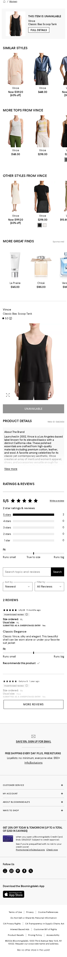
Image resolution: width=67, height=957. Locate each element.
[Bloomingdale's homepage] (4, 1)
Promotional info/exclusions (30, 849)
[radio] (39, 225)
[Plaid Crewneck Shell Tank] (42, 131)
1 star (7, 540)
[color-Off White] (44, 225)
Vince (31, 21)
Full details (39, 30)
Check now (52, 849)
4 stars (7, 521)
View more (10, 468)
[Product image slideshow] (33, 361)
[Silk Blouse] (42, 69)
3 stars (7, 527)
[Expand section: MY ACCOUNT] (33, 793)
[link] (15, 91)
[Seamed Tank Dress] (15, 197)
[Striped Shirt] (15, 69)
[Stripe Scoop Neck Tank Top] (15, 131)
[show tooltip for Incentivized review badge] (26, 614)
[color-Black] (39, 225)
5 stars (7, 514)
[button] (33, 361)
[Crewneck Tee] (42, 197)
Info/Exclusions (33, 762)
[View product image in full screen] (8, 395)
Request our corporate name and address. (37, 943)
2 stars (7, 534)
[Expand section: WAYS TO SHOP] (33, 810)
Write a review (57, 500)
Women (13, 1)
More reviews (33, 704)
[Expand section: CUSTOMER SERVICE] (33, 785)
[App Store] (13, 894)
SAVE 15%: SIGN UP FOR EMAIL (33, 741)
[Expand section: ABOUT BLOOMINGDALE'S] (33, 802)
